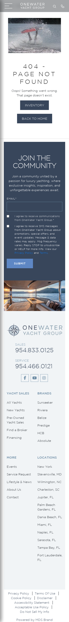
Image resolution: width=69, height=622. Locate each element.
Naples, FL (45, 532)
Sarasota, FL (46, 540)
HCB (40, 433)
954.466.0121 (33, 366)
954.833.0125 (34, 350)
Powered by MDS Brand (34, 619)
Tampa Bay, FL (48, 547)
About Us (14, 489)
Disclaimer (45, 598)
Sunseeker (45, 402)
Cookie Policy (21, 598)
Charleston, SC (48, 489)
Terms (44, 252)
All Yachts (14, 402)
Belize (41, 417)
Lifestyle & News (19, 482)
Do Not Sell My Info (34, 611)
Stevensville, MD (49, 474)
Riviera (42, 410)
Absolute (44, 440)
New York (44, 466)
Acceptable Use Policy (31, 607)
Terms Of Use (45, 593)
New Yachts (16, 410)
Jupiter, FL (45, 497)
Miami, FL (44, 524)
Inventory (34, 105)
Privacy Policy (24, 252)
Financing (14, 437)
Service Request (19, 474)
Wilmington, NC (49, 482)
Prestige (43, 425)
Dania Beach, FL (49, 517)
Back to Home (34, 118)
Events (12, 466)
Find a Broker (17, 430)
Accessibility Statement (31, 602)
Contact (13, 497)
